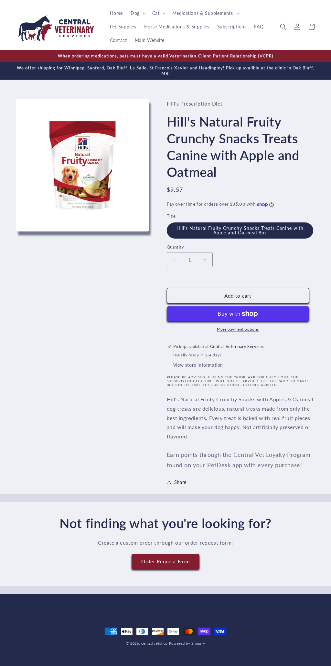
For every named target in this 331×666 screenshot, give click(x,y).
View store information (198, 365)
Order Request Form (165, 561)
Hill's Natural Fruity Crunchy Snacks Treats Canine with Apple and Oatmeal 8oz (240, 230)
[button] (137, 13)
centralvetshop (154, 643)
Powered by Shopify (187, 643)
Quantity (175, 247)
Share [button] (180, 482)
